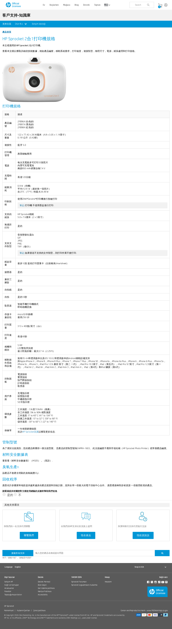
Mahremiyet (9, 610)
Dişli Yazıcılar (9, 577)
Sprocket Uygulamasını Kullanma (84, 585)
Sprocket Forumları (79, 581)
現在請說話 (143, 535)
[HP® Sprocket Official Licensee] (13, 5)
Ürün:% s (19, 23)
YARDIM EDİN (76, 577)
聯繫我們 (29, 535)
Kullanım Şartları (23, 610)
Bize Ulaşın (42, 585)
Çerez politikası (39, 610)
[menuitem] (6, 24)
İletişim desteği (39, 23)
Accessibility (43, 594)
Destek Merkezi (44, 581)
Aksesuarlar (9, 588)
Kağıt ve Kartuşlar (11, 585)
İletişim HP (8, 581)
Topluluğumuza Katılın (13, 594)
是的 (10, 495)
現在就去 (86, 535)
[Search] (162, 553)
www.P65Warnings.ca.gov (157, 610)
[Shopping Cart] (160, 5)
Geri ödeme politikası (46, 588)
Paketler (7, 591)
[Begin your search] (148, 5)
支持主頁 (6, 23)
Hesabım (108, 581)
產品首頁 (6, 31)
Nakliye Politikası (44, 591)
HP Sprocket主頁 (30, 431)
